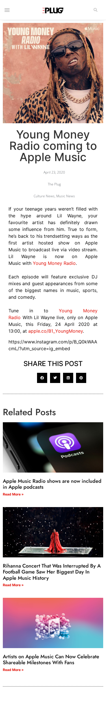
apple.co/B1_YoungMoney (55, 331)
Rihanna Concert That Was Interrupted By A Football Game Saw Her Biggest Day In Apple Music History (52, 572)
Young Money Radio (54, 263)
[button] (95, 10)
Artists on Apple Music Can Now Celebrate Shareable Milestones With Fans (51, 659)
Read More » (13, 494)
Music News (65, 196)
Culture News (44, 196)
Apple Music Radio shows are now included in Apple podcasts (52, 484)
